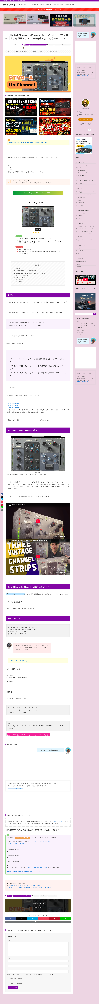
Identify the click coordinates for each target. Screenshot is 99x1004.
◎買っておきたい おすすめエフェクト (30, 885)
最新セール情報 (20, 278)
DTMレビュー (82, 165)
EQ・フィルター (82, 172)
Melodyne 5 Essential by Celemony (37, 867)
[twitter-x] (81, 124)
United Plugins (57, 44)
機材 (79, 256)
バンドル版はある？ (24, 275)
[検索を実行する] (94, 314)
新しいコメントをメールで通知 (15, 978)
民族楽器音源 (81, 258)
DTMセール (26, 44)
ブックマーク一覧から (58, 821)
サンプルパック (81, 202)
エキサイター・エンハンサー (84, 178)
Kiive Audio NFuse (13, 403)
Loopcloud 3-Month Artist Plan (42, 841)
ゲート (79, 188)
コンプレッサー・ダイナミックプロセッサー (38, 44)
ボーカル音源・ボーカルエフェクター (85, 239)
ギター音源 (80, 183)
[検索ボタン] (73, 4)
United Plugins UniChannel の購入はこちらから (30, 273)
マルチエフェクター (82, 248)
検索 (89, 130)
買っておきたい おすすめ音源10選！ (19, 888)
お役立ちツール (81, 175)
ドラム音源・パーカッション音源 (85, 226)
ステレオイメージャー (83, 210)
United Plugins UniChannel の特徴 (26, 270)
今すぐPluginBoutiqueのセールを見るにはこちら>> (24, 871)
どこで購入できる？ (24, 280)
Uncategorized (81, 261)
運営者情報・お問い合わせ (85, 119)
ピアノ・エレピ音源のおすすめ (85, 231)
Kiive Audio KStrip (13, 405)
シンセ (80, 205)
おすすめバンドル (13, 885)
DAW (79, 167)
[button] (10, 918)
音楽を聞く (80, 266)
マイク (79, 242)
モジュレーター (81, 250)
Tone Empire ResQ (13, 407)
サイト (9, 969)
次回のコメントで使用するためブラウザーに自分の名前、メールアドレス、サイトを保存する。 (31, 974)
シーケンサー (81, 207)
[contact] (90, 124)
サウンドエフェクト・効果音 (84, 194)
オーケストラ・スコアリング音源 (85, 180)
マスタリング (81, 245)
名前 (9, 958)
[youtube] (88, 124)
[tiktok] (85, 124)
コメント (10, 940)
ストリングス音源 (82, 213)
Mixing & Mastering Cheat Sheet (16, 843)
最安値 (20, 282)
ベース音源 (80, 236)
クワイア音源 (81, 185)
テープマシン (81, 215)
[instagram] (83, 124)
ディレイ (80, 223)
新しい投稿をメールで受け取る (15, 983)
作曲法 (79, 264)
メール (10, 964)
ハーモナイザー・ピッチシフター (85, 228)
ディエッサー (81, 218)
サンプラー (80, 200)
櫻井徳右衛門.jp (9, 4)
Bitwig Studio (82, 170)
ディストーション (82, 220)
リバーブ (80, 253)
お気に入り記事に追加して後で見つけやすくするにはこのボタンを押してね (28, 735)
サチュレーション (82, 197)
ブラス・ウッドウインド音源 (84, 233)
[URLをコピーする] (2, 510)
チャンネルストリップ (66, 44)
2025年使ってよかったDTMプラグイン (43, 888)
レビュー (18, 268)
